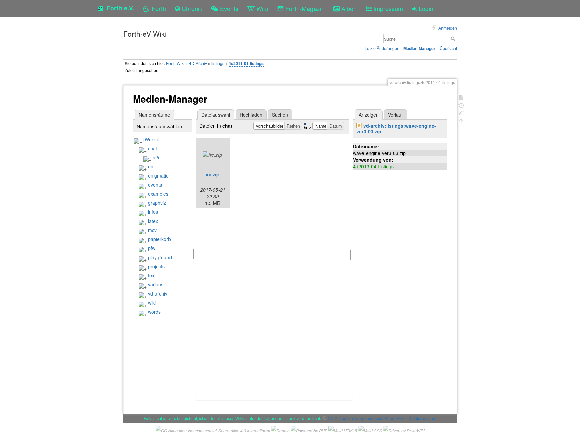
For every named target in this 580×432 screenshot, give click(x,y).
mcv (152, 230)
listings (217, 63)
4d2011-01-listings (246, 63)
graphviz (157, 202)
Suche (454, 38)
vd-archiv (157, 293)
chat (152, 148)
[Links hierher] (461, 112)
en (150, 166)
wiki (152, 302)
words (154, 311)
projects (156, 266)
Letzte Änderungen (382, 48)
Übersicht (448, 48)
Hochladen (251, 114)
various (155, 284)
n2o (157, 157)
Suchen (280, 114)
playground (160, 257)
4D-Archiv (198, 63)
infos (153, 211)
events (155, 184)
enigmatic (158, 175)
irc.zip (213, 174)
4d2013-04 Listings (373, 166)
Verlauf (395, 114)
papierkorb (159, 239)
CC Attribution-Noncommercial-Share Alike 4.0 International (382, 418)
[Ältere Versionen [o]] (461, 105)
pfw (151, 248)
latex (153, 221)
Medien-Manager (419, 48)
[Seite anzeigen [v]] (461, 97)
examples (158, 193)
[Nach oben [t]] (461, 120)
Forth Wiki (175, 63)
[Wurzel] (152, 139)
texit (152, 275)
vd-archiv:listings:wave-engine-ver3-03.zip (396, 128)
